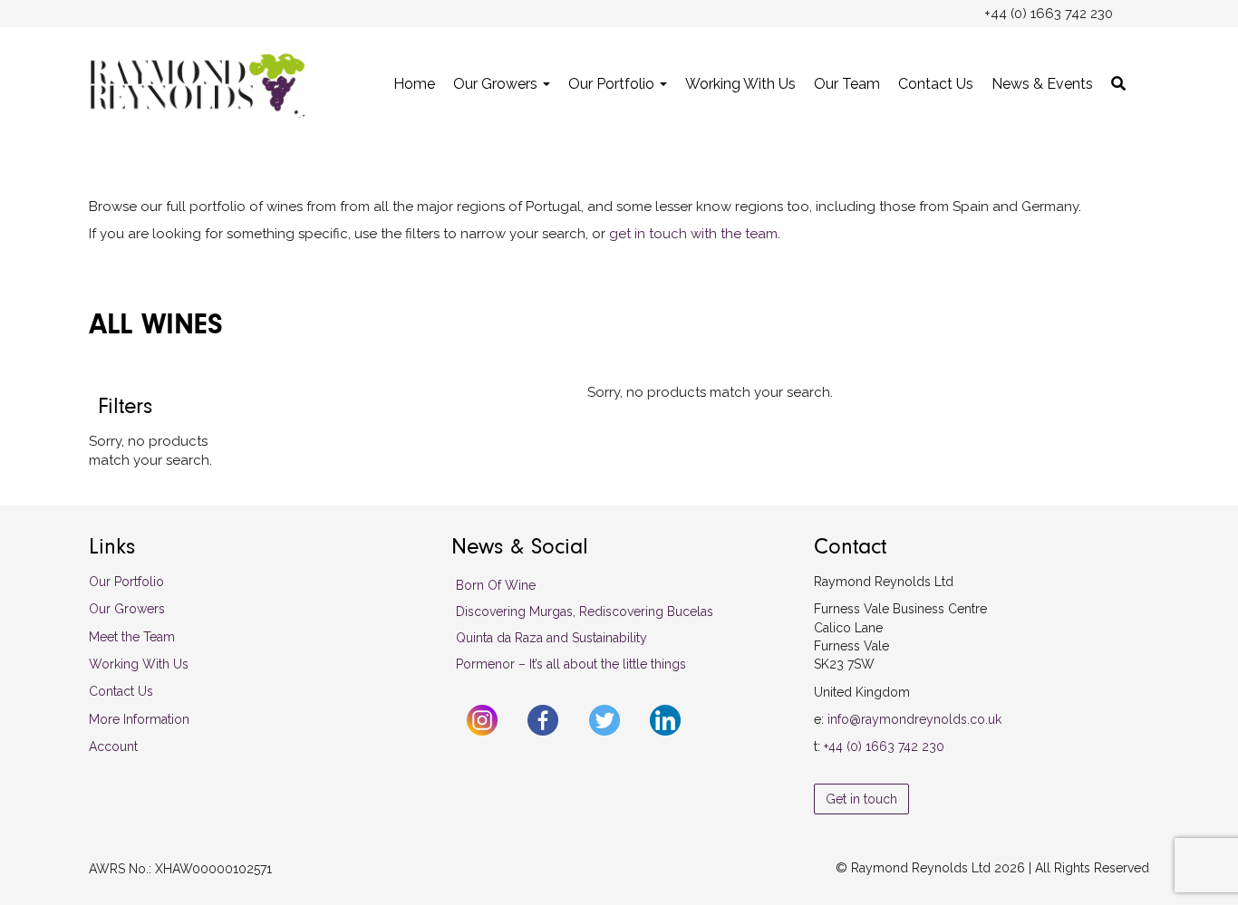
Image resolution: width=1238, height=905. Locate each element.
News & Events (1042, 83)
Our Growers (497, 83)
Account (113, 746)
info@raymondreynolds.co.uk (914, 719)
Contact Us (935, 83)
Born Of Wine (496, 585)
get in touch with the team (693, 234)
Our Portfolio (613, 83)
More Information (139, 719)
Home (414, 83)
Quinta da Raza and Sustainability (551, 638)
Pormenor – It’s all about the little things (571, 664)
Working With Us (740, 83)
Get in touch (861, 799)
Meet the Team (132, 637)
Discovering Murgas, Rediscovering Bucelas (584, 611)
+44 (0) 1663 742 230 (884, 746)
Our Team (847, 83)
